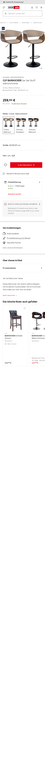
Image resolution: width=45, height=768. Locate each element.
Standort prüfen (14, 194)
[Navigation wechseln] (4, 7)
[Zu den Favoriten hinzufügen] (5, 165)
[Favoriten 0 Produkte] (36, 7)
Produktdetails (9, 268)
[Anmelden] (32, 7)
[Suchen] (5, 13)
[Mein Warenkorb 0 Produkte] (41, 7)
